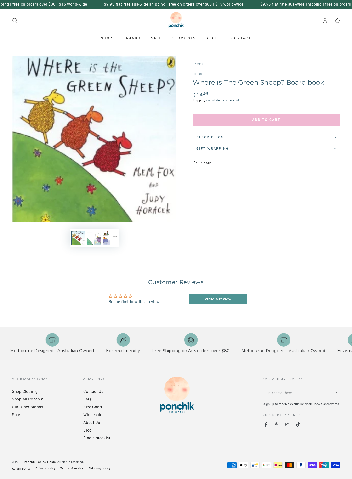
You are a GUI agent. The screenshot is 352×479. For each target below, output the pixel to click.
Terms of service (72, 468)
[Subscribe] (337, 393)
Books (197, 74)
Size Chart (92, 407)
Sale (16, 414)
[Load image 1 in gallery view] (78, 238)
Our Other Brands (27, 407)
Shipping (199, 100)
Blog (87, 430)
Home (197, 64)
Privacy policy (45, 468)
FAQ (87, 399)
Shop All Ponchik (27, 399)
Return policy (21, 468)
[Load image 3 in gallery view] (110, 238)
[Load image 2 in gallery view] (94, 238)
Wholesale (92, 414)
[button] (14, 20)
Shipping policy (100, 468)
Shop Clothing (25, 391)
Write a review (218, 299)
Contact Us (93, 391)
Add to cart (266, 120)
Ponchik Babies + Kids (40, 462)
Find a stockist (96, 438)
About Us (91, 422)
